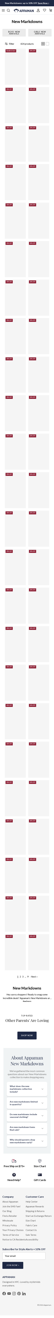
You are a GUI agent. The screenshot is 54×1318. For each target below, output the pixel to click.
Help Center (32, 1201)
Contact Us (31, 1230)
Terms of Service (10, 1234)
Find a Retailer (9, 1216)
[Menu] (3, 10)
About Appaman (10, 1201)
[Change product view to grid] (43, 44)
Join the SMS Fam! (11, 1206)
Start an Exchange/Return (39, 1216)
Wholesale (7, 1220)
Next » (34, 976)
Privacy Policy (9, 1225)
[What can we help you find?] (10, 10)
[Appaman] (24, 10)
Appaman (47, 1305)
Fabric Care (31, 1225)
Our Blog (7, 1211)
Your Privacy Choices (13, 1230)
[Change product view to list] (47, 44)
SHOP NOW (27, 1035)
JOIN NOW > (12, 1265)
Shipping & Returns (35, 1211)
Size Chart (31, 1220)
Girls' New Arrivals (40, 33)
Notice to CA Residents (14, 1239)
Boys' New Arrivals (14, 33)
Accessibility (32, 1239)
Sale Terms (31, 1234)
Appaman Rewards (35, 1206)
